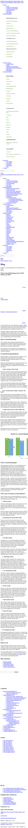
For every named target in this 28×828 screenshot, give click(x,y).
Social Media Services (8, 664)
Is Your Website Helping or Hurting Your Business (15, 789)
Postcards (8, 100)
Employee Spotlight (11, 693)
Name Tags (8, 124)
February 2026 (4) (10, 748)
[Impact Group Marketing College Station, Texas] (12, 1)
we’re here (19, 654)
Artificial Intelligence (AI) (10, 731)
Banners (7, 78)
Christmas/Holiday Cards (11, 86)
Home (2, 260)
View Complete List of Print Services (13, 154)
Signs (7, 132)
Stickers (7, 134)
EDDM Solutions (9, 88)
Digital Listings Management (12, 21)
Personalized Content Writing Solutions (16, 697)
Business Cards (9, 81)
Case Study (6, 728)
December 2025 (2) (10, 750)
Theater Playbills (9, 103)
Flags (7, 117)
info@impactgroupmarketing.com (8, 818)
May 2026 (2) (9, 744)
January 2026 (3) (9, 749)
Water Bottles (9, 136)
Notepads (8, 127)
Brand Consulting (8, 715)
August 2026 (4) (9, 740)
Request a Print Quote (10, 156)
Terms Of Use (9, 824)
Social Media (7, 709)
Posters (7, 129)
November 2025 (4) (10, 752)
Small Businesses (11, 708)
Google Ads (9, 706)
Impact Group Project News (13, 692)
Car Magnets (8, 114)
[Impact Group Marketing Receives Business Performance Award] (18, 782)
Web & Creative (8, 718)
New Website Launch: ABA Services (12, 790)
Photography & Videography (13, 717)
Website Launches (14, 723)
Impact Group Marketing (10, 691)
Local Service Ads (9, 25)
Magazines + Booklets (10, 93)
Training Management (8, 665)
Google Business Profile (12, 705)
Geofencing (8, 23)
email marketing (4, 299)
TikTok (11, 711)
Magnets (8, 122)
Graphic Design (9, 54)
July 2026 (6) (9, 741)
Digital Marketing (7, 663)
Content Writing (9, 56)
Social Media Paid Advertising (12, 43)
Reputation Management (11, 35)
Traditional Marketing (9, 729)
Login (2, 173)
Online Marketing (9, 28)
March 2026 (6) (9, 746)
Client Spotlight (8, 726)
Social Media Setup (10, 46)
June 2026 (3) (9, 743)
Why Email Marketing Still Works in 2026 (13, 792)
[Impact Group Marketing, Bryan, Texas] (13, 771)
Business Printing (7, 661)
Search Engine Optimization (9, 802)
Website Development (10, 51)
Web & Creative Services (9, 667)
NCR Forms (8, 95)
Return (23, 322)
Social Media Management (11, 41)
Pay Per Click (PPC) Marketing (12, 30)
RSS (4, 740)
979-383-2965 (4, 815)
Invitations (8, 98)
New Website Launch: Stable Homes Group (13, 788)
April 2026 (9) (9, 745)
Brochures (8, 83)
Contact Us (8, 151)
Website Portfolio (14, 722)
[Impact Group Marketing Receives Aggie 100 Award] (10, 782)
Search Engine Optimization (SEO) (13, 33)
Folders (7, 119)
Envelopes (8, 91)
